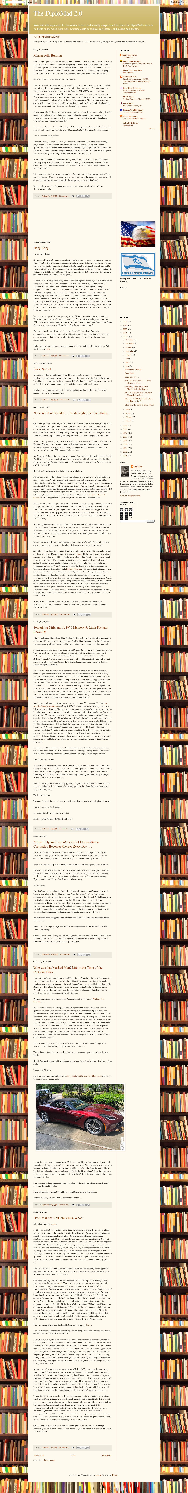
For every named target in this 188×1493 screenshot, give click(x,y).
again (53, 1224)
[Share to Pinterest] (88, 196)
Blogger (115, 1475)
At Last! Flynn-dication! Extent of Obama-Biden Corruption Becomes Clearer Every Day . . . (66, 844)
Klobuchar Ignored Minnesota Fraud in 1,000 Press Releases (137, 64)
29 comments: (64, 1205)
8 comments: (64, 829)
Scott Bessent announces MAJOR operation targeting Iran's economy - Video (136, 81)
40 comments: (65, 954)
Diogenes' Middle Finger (133, 109)
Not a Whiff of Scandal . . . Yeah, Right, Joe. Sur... (138, 381)
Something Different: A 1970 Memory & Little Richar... (136, 387)
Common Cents (129, 76)
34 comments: (64, 1447)
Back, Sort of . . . (44, 369)
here (48, 348)
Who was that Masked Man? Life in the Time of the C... (139, 399)
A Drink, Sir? (128, 57)
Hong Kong (41, 247)
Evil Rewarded (128, 72)
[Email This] (77, 196)
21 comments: (65, 614)
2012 (125, 451)
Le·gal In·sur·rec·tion (132, 61)
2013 (125, 448)
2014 (125, 444)
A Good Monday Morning (133, 112)
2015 (125, 440)
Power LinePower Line (132, 70)
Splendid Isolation (130, 122)
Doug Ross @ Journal (132, 87)
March (128, 413)
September (130, 351)
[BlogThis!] (80, 196)
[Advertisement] (72, 220)
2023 (125, 325)
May (128, 366)
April (128, 409)
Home (73, 1455)
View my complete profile (130, 495)
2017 (125, 433)
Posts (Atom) (49, 1460)
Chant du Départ (130, 116)
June (128, 362)
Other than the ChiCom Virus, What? (58, 1217)
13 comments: (64, 196)
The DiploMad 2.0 (57, 13)
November (130, 343)
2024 (125, 321)
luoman (98, 1475)
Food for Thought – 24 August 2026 (136, 99)
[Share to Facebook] (85, 196)
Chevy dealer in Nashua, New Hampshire (84, 1075)
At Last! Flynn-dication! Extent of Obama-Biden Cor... (138, 393)
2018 (125, 429)
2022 (125, 329)
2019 (125, 425)
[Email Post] (73, 196)
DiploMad (138, 466)
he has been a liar (73, 568)
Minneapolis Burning (47, 55)
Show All (152, 128)
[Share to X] (83, 196)
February (129, 417)
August (129, 354)
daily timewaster (130, 54)
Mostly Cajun (128, 96)
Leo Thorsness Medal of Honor (134, 118)
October (129, 347)
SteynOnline (128, 103)
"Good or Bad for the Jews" (46, 36)
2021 (125, 332)
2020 (125, 336)
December (130, 339)
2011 (125, 455)
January (129, 420)
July (127, 358)
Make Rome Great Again (132, 105)
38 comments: (65, 400)
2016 (125, 437)
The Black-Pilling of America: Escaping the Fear (134, 91)
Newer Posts (39, 1455)
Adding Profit (128, 125)
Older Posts (106, 1455)
